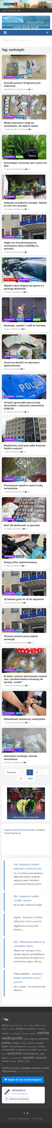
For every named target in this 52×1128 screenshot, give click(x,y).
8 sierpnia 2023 (10, 762)
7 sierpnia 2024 (10, 292)
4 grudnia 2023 (10, 602)
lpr (11, 1034)
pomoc (23, 1043)
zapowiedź (40, 1057)
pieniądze (43, 1038)
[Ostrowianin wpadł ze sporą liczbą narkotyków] (24, 469)
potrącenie (31, 1043)
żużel (27, 1061)
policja (6, 1043)
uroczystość (16, 1058)
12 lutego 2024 (10, 529)
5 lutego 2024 (9, 566)
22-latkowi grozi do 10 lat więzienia (24, 599)
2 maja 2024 (9, 452)
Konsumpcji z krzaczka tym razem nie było (25, 164)
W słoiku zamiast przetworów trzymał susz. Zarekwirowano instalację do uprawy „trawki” (25, 679)
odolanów (32, 1034)
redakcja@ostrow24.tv (31, 1071)
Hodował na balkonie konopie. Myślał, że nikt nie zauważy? (25, 204)
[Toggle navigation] (5, 33)
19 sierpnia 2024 (11, 252)
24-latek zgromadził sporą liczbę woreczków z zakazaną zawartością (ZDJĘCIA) (24, 405)
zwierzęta (13, 1061)
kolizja (19, 1028)
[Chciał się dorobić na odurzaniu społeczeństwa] (24, 346)
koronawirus (30, 1028)
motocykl (16, 1033)
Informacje (9, 77)
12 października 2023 (13, 642)
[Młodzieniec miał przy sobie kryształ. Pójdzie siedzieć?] (24, 429)
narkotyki (25, 1034)
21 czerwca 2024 (11, 412)
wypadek (28, 1057)
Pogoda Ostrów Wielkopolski (19, 829)
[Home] (9, 40)
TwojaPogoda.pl (12, 833)
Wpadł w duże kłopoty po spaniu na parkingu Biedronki (24, 287)
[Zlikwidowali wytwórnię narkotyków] (24, 703)
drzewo (30, 1025)
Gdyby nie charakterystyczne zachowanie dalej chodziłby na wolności (21, 245)
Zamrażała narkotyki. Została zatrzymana (20, 757)
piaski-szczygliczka (31, 1039)
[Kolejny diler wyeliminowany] (24, 546)
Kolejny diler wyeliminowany (20, 562)
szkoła (42, 1054)
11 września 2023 (11, 722)
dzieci (37, 1025)
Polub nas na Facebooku (18, 1099)
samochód (14, 1053)
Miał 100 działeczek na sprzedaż (22, 525)
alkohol (5, 1025)
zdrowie (5, 1061)
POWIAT (28, 319)
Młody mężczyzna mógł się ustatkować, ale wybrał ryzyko (21, 124)
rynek (4, 1054)
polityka (15, 1043)
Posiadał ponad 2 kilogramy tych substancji (22, 84)
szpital (4, 1057)
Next (30, 778)
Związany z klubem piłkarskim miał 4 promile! (28, 978)
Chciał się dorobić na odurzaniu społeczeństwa (22, 364)
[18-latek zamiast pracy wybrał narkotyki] (24, 620)
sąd (10, 1058)
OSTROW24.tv (18, 1090)
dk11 (20, 1025)
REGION (19, 157)
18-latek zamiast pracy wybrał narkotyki (21, 638)
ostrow (25, 89)
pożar (34, 1049)
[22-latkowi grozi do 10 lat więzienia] (24, 583)
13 (20, 778)
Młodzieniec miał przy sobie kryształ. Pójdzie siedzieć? (25, 447)
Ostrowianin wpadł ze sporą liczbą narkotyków (23, 487)
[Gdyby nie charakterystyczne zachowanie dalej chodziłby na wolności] (24, 227)
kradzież (5, 1033)
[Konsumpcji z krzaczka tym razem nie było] (24, 147)
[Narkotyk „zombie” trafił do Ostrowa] (24, 309)
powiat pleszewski (23, 1050)
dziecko (43, 1025)
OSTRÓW (19, 77)
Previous (11, 772)
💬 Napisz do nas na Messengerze (22, 1079)
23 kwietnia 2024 (11, 492)
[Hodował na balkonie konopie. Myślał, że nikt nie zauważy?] (24, 187)
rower (45, 1050)
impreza (4, 1029)
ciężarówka (14, 1025)
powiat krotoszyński (17, 1046)
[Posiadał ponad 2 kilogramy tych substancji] (24, 67)
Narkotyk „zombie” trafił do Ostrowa (25, 325)
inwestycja (11, 1029)
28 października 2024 (13, 89)
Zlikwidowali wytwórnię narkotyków (24, 719)
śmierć (20, 1061)
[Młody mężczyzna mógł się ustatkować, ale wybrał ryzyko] (24, 107)
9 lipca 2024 (9, 369)
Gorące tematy (11, 279)
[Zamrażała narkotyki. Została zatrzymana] (24, 740)
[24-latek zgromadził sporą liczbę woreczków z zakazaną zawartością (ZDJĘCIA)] (24, 386)
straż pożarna (30, 1053)
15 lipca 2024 (9, 329)
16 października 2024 (13, 129)
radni (40, 1050)
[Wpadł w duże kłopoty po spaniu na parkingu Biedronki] (24, 270)
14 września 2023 (11, 685)
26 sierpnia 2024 (11, 209)
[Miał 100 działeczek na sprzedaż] (24, 509)
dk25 (25, 1025)
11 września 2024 (11, 169)
